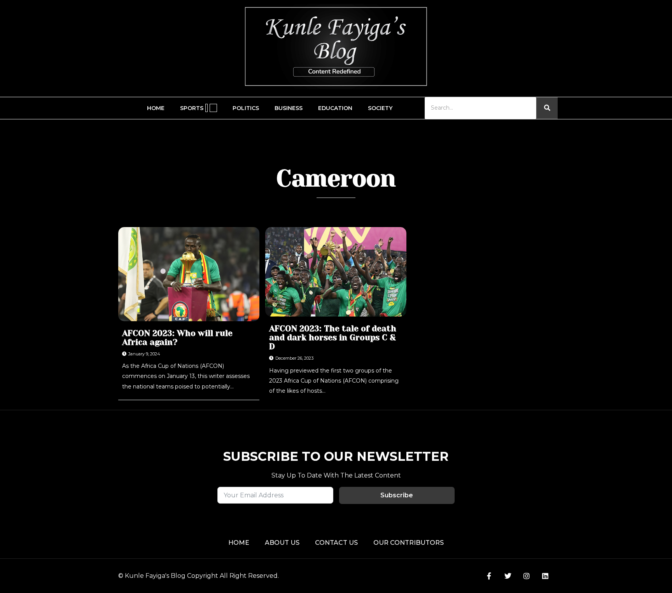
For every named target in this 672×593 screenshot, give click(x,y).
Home (155, 108)
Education (335, 108)
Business (289, 108)
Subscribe (396, 495)
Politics (246, 108)
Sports (191, 108)
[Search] (547, 108)
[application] (206, 108)
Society (380, 108)
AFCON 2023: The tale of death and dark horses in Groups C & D (332, 337)
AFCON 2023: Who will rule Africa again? (177, 338)
